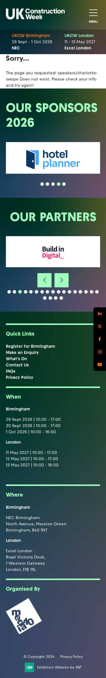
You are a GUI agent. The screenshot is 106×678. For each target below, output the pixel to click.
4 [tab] (58, 184)
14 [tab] (80, 292)
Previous (44, 280)
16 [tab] (91, 292)
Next (61, 280)
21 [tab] (61, 298)
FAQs (10, 371)
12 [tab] (69, 292)
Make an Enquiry (22, 352)
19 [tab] (50, 298)
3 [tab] (53, 184)
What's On (16, 358)
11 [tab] (64, 292)
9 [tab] (53, 292)
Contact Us (17, 365)
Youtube (99, 364)
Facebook (99, 339)
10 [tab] (58, 292)
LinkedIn (99, 313)
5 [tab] (64, 184)
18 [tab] (45, 298)
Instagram (99, 351)
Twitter (99, 326)
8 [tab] (47, 292)
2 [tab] (47, 184)
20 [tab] (55, 298)
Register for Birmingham (30, 346)
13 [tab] (75, 292)
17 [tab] (97, 292)
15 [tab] (86, 292)
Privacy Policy (19, 377)
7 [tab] (42, 292)
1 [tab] (42, 184)
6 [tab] (36, 292)
